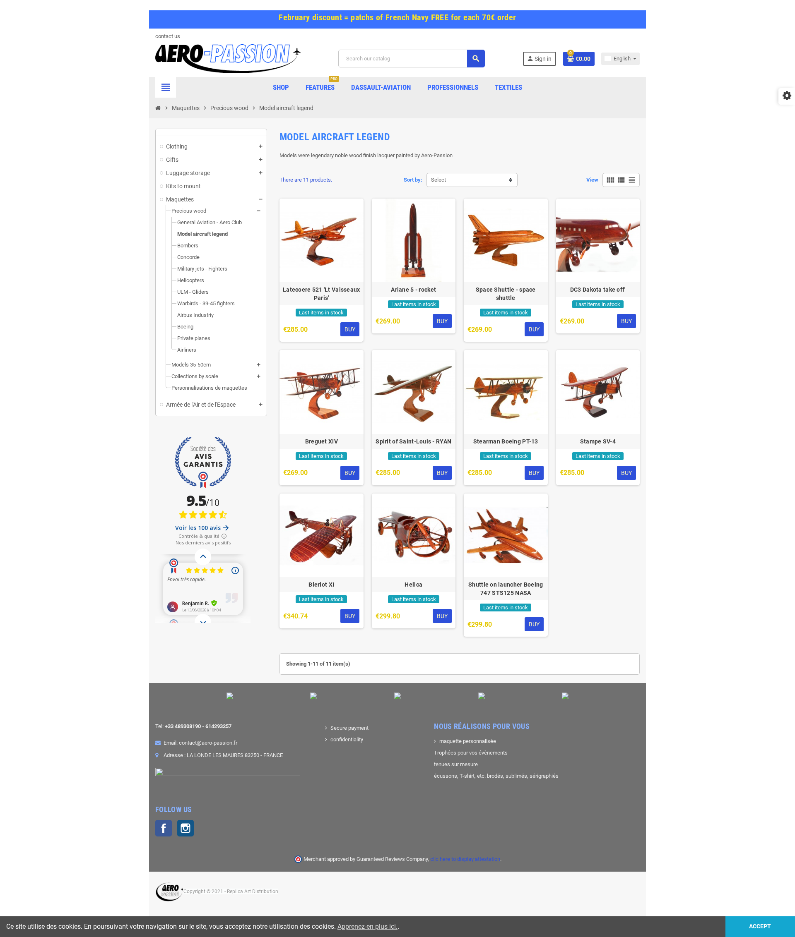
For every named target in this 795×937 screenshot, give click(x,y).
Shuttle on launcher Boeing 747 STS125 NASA (505, 588)
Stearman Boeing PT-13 (505, 441)
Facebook (163, 828)
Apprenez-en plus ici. (367, 926)
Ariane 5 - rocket (413, 289)
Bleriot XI (321, 584)
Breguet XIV (321, 441)
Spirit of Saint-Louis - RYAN (413, 441)
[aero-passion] (228, 58)
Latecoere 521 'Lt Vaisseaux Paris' (321, 293)
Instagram (185, 828)
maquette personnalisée (467, 741)
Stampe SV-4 (598, 441)
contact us (167, 36)
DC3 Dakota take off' (598, 289)
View (592, 180)
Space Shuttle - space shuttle (506, 293)
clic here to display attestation (465, 859)
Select (438, 180)
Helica (413, 584)
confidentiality (346, 739)
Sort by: (413, 180)
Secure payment (349, 728)
